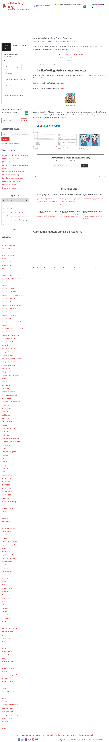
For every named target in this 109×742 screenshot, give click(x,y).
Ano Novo (4, 258)
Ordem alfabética (6, 615)
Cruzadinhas (5, 418)
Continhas (4, 412)
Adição (3, 242)
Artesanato (4, 268)
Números (4, 611)
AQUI (61, 83)
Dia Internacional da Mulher (10, 438)
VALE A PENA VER (7, 711)
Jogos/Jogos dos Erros (8, 555)
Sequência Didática (7, 651)
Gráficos (4, 538)
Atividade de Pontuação (8, 315)
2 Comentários (48, 198)
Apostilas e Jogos (6, 265)
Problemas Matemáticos (9, 628)
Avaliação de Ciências (8, 348)
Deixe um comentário (56, 41)
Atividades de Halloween (9, 342)
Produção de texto (7, 631)
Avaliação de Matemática (9, 362)
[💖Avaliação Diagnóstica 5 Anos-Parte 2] (66, 140)
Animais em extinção (7, 255)
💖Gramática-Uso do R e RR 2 (11, 188)
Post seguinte (102, 177)
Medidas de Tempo (7, 588)
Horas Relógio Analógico (9, 542)
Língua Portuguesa (7, 572)
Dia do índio (5, 435)
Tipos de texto (5, 695)
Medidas (4, 585)
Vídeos (3, 725)
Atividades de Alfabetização (10, 335)
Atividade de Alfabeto (8, 282)
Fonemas (4, 525)
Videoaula (4, 721)
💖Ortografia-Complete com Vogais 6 (13, 171)
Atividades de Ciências (8, 338)
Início (17, 735)
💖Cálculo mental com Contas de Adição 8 (14, 155)
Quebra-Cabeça (6, 638)
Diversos (4, 462)
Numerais (4, 608)
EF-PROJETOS (6, 488)
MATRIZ (4, 582)
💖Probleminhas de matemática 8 (12, 178)
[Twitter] (22, 739)
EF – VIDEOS (5, 485)
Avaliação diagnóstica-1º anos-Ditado (93, 212)
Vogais (3, 728)
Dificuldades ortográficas (9, 452)
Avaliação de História (8, 355)
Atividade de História (7, 302)
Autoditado (5, 345)
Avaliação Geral (6, 372)
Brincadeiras (5, 382)
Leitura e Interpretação (8, 558)
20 (15, 216)
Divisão (3, 465)
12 (11, 212)
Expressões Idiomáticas (8, 508)
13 (15, 212)
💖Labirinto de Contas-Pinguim (11, 181)
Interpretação (5, 552)
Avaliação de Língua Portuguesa (11, 358)
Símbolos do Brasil (7, 661)
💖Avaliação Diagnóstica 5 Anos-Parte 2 (65, 147)
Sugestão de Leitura (7, 681)
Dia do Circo (5, 432)
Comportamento (6, 398)
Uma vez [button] (6, 46)
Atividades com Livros (8, 332)
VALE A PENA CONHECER (9, 705)
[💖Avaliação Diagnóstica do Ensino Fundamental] (89, 140)
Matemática (5, 578)
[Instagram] (96, 4)
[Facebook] (94, 4)
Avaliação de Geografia (8, 352)
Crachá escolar (6, 415)
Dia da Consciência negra (9, 428)
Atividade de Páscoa (7, 312)
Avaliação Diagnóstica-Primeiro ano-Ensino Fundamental (47, 195)
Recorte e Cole (6, 645)
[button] (45, 6)
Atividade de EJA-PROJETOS (10, 292)
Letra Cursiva (5, 565)
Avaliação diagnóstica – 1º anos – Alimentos (47, 212)
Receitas (4, 641)
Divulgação (4, 468)
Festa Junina (5, 518)
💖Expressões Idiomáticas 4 (10, 158)
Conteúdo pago (6, 408)
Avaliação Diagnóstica (8, 365)
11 (7, 212)
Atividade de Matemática (9, 308)
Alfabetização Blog (17, 5)
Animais (3, 252)
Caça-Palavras (5, 385)
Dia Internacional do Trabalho (10, 442)
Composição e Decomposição (10, 402)
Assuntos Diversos (7, 275)
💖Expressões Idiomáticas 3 (10, 175)
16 (26, 212)
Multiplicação (5, 598)
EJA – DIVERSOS (6, 492)
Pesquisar (24, 120)
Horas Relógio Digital (8, 545)
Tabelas (3, 685)
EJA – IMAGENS (6, 495)
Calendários (5, 388)
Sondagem (4, 671)
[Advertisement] (54, 25)
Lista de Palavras (6, 575)
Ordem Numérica (6, 618)
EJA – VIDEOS (5, 498)
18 (7, 216)
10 (3, 212)
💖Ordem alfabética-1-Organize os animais (14, 162)
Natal (3, 605)
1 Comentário (74, 215)
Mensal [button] (15, 45)
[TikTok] (104, 4)
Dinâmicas (4, 455)
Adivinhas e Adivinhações (9, 245)
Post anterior (38, 177)
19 (11, 216)
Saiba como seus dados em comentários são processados (79, 268)
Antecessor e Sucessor (8, 262)
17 (3, 216)
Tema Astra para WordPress (96, 739)
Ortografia (4, 621)
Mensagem (4, 595)
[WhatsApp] (92, 4)
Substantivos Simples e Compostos (12, 675)
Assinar (5, 139)
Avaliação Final (6, 368)
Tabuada (4, 688)
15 (23, 212)
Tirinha (3, 698)
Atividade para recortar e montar (11, 322)
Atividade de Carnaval (8, 288)
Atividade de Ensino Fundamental (12, 295)
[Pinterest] (98, 4)
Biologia (3, 378)
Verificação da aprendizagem (10, 715)
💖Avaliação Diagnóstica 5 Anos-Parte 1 (42, 147)
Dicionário (4, 448)
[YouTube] (100, 4)
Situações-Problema (7, 668)
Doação (3, 472)
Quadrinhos (5, 635)
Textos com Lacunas (7, 691)
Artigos (3, 272)
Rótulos (3, 648)
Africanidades (5, 248)
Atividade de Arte (6, 285)
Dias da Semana (6, 445)
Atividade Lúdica (6, 318)
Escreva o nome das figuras (10, 502)
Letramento (5, 568)
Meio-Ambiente (6, 592)
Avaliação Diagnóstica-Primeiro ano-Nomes (70, 195)
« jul (14, 230)
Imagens (4, 548)
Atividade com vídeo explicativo (11, 278)
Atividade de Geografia (8, 298)
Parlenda (4, 625)
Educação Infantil (6, 475)
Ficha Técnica (5, 522)
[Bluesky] (102, 4)
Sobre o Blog (71, 735)
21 (19, 216)
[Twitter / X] (92, 7)
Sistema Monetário (7, 665)
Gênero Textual (6, 532)
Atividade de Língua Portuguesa (11, 305)
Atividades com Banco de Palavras (12, 328)
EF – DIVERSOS (6, 478)
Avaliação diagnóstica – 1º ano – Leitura (93, 195)
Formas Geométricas (8, 528)
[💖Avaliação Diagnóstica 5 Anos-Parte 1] (44, 140)
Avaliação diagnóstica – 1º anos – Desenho (70, 212)
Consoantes (5, 405)
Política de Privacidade (86, 735)
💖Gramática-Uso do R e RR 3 (10, 185)
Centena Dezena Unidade (9, 395)
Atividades (4, 325)
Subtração (4, 678)
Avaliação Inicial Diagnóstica (10, 375)
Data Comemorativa (7, 422)
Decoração (4, 425)
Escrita (3, 505)
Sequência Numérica (7, 655)
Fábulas (3, 512)
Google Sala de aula (7, 535)
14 (19, 212)
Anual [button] (24, 45)
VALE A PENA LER (7, 708)
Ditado (3, 458)
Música (3, 601)
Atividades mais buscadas (56, 735)
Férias (3, 515)
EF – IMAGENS (6, 482)
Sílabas (3, 658)
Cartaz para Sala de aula (9, 392)
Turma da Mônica (6, 701)
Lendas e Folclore (6, 562)
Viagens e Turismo (7, 718)
